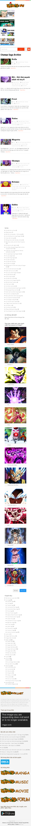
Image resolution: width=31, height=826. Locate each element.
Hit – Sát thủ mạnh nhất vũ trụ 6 (21, 78)
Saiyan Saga (10, 626)
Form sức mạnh (10, 678)
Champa (16, 161)
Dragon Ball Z (10, 651)
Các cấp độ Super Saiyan (11, 301)
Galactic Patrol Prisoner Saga (13, 615)
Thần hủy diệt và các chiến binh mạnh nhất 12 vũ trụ (14, 749)
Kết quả (16, 590)
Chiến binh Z (9, 284)
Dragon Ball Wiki (12, 821)
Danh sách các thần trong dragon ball (14, 292)
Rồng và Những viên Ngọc (11, 309)
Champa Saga (23, 142)
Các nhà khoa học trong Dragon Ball (14, 236)
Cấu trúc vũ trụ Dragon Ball (12, 280)
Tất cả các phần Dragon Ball (12, 272)
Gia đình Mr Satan (10, 261)
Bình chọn (23, 590)
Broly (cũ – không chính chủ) (8, 752)
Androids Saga (10, 601)
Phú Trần (14, 207)
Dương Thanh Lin (16, 82)
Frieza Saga (9, 611)
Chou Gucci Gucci (16, 184)
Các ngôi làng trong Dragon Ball (13, 254)
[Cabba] (6, 209)
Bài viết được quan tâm (11, 598)
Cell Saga (9, 603)
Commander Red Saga (12, 607)
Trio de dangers (9, 255)
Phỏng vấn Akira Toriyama (13, 680)
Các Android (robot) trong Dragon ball (14, 288)
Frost (14, 99)
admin (14, 62)
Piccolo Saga (10, 624)
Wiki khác (8, 665)
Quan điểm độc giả (10, 238)
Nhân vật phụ (16, 188)
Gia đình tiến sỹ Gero (11, 230)
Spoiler (7, 656)
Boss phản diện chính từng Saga (13, 295)
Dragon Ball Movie (11, 647)
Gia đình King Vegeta (10, 257)
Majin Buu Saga (10, 622)
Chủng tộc (9, 673)
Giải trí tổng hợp (9, 276)
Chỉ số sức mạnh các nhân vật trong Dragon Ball (13, 741)
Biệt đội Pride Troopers (11, 282)
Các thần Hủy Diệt (10, 307)
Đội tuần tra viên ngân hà (11, 245)
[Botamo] (6, 184)
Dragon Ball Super (20, 62)
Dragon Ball (9, 641)
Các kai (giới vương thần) (11, 299)
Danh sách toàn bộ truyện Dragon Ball (11, 739)
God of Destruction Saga (13, 616)
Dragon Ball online (10, 638)
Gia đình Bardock (10, 274)
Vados (15, 118)
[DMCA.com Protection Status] (5, 764)
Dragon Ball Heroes (10, 636)
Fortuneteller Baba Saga (12, 609)
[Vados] (6, 121)
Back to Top (21, 824)
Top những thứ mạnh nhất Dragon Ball (15, 311)
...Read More (13, 68)
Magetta (16, 140)
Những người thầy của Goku (12, 290)
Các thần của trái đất (10, 286)
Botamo (15, 182)
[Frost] (6, 101)
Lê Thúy (14, 121)
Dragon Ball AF (10, 643)
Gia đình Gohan (9, 259)
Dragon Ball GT (10, 645)
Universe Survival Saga (16, 85)
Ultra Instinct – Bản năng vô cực (9, 745)
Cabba (15, 205)
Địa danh (9, 677)
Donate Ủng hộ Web (23, 822)
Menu (28, 49)
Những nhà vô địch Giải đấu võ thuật (14, 240)
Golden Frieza (16, 123)
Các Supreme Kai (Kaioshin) (12, 297)
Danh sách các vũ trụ (11, 270)
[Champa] (6, 163)
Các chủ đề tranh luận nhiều (12, 268)
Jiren (3, 747)
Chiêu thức (9, 671)
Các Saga (8, 600)
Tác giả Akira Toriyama (12, 822)
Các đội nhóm (10, 667)
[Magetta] (6, 142)
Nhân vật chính (10, 653)
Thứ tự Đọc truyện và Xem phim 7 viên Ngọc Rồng (13, 734)
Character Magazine (11, 684)
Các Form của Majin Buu (11, 293)
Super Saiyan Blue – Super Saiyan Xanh (11, 743)
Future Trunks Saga (11, 613)
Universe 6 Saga (24, 84)
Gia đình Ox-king (9, 263)
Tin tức (7, 658)
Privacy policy (11, 824)
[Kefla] (6, 61)
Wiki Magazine (9, 682)
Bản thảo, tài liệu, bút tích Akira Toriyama (15, 242)
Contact (17, 824)
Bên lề (8, 660)
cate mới (8, 634)
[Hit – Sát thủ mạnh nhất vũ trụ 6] (6, 79)
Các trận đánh (10, 669)
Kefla (14, 59)
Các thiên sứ (9, 305)
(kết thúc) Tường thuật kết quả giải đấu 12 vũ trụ (13, 754)
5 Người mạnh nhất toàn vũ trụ (13, 303)
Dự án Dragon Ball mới (12, 662)
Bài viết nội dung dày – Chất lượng (13, 234)
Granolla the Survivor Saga (13, 620)
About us (4, 822)
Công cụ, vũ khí (10, 675)
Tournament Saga (11, 628)
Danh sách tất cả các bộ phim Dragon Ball (11, 737)
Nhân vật (23, 82)
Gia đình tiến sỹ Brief (10, 278)
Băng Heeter (9, 232)
